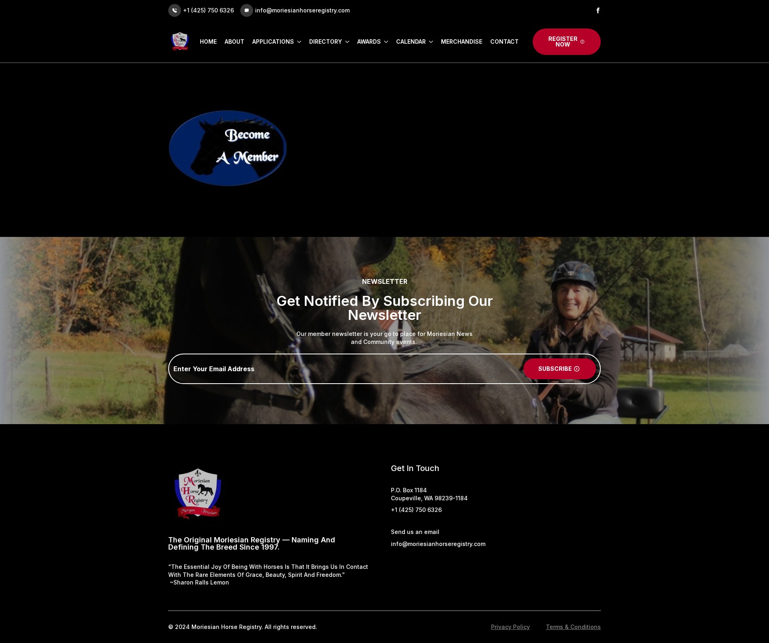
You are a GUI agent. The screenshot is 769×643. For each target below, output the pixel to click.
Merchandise (461, 41)
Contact (504, 41)
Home (208, 41)
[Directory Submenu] (345, 42)
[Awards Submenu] (384, 42)
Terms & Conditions (573, 626)
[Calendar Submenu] (429, 42)
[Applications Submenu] (297, 42)
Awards (369, 41)
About (234, 41)
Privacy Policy (510, 626)
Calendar (411, 41)
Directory (325, 41)
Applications (273, 41)
